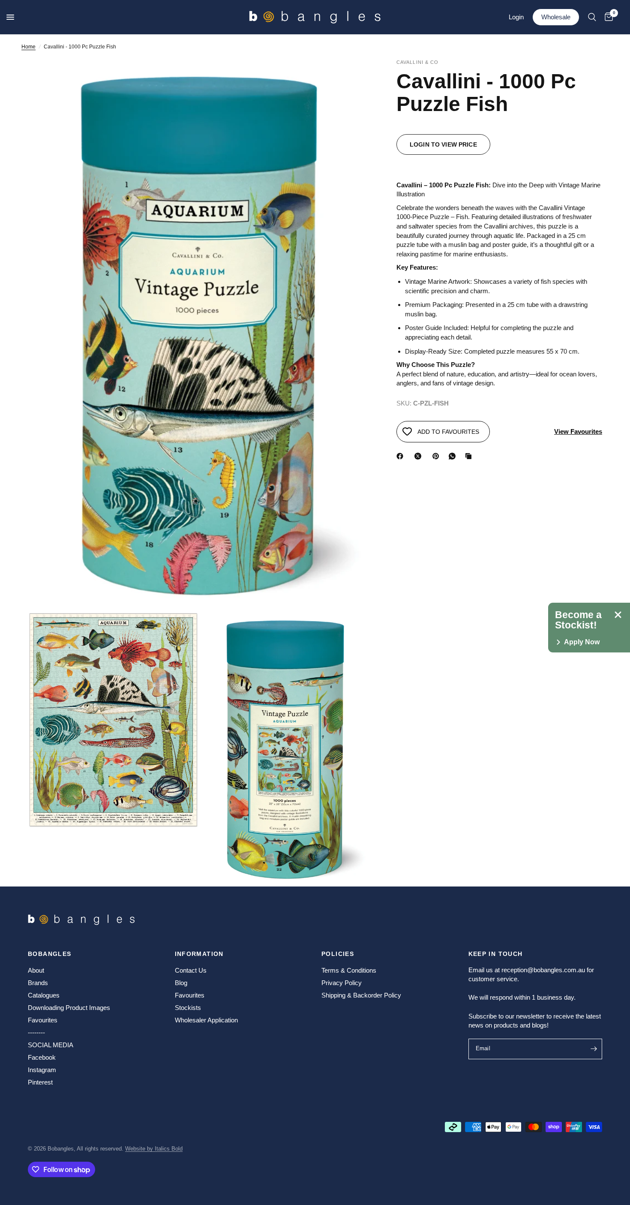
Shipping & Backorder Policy (361, 995)
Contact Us (191, 970)
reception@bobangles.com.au (543, 970)
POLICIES (337, 954)
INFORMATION (199, 954)
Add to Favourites (448, 431)
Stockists (188, 1007)
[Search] (592, 17)
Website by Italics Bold (154, 1148)
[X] (419, 456)
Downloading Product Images (69, 1007)
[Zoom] (353, 77)
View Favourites (578, 431)
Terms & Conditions (348, 970)
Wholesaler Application (206, 1020)
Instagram (42, 1069)
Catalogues (44, 995)
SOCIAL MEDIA (50, 1045)
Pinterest (40, 1082)
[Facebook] (401, 456)
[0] (606, 17)
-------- (36, 1032)
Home (28, 47)
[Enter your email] (593, 1049)
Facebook (42, 1057)
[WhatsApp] (454, 456)
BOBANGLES (50, 954)
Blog (181, 982)
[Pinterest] (437, 456)
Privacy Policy (341, 982)
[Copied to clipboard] (470, 456)
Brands (38, 982)
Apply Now (582, 642)
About (36, 970)
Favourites (42, 1020)
